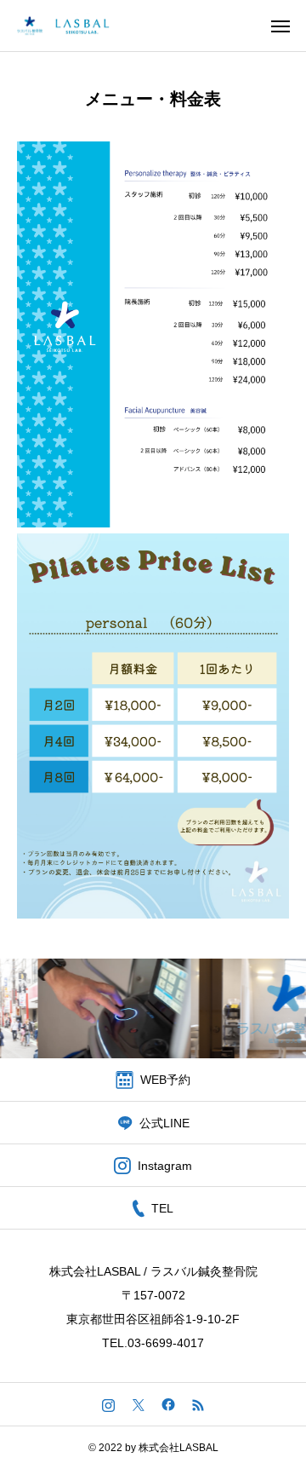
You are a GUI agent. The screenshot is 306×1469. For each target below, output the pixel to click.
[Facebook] (168, 1404)
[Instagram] (108, 1404)
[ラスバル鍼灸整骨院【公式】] (65, 25)
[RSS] (197, 1404)
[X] (138, 1404)
